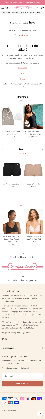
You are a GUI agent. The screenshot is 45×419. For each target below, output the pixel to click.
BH (22, 73)
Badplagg (22, 96)
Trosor (22, 79)
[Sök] (8, 7)
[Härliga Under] (23, 7)
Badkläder (22, 67)
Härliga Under (11, 411)
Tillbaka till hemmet (22, 35)
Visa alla (22, 101)
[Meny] (2, 7)
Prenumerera (22, 383)
